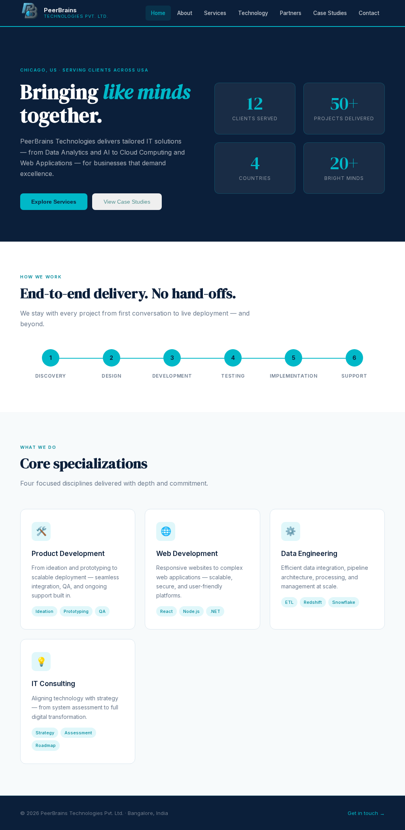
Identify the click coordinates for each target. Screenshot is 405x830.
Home (158, 13)
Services (215, 13)
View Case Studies (127, 202)
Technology (253, 13)
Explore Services (53, 202)
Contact (369, 13)
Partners (290, 13)
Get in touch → (366, 813)
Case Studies (330, 13)
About (184, 13)
